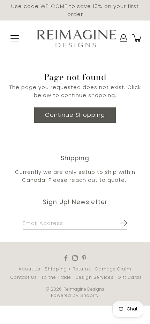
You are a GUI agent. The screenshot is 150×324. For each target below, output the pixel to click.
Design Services (94, 277)
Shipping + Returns (68, 269)
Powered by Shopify (75, 295)
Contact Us (23, 277)
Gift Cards (130, 277)
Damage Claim (113, 269)
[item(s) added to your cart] (137, 37)
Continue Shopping (75, 115)
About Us (29, 269)
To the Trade (56, 277)
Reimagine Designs (83, 289)
